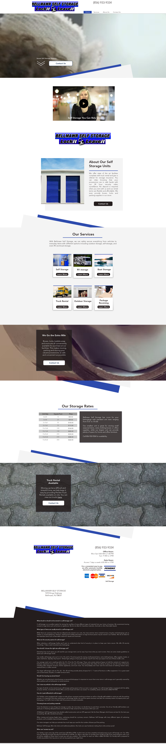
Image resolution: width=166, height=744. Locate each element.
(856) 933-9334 (104, 547)
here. (60, 497)
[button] (96, 12)
